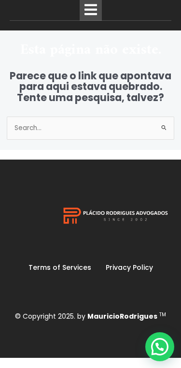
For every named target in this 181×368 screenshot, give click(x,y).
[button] (159, 346)
